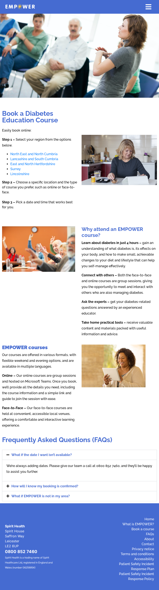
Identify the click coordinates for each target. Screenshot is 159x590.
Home (149, 519)
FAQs (150, 534)
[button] (79, 455)
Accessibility (144, 559)
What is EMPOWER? (138, 524)
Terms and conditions (137, 554)
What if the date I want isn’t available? (41, 455)
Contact (148, 544)
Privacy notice (143, 549)
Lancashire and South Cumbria (34, 159)
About (149, 539)
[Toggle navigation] (148, 7)
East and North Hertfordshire (32, 164)
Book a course (142, 529)
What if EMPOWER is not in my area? (40, 496)
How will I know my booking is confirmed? (44, 486)
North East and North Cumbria (34, 154)
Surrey (15, 169)
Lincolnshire (19, 174)
